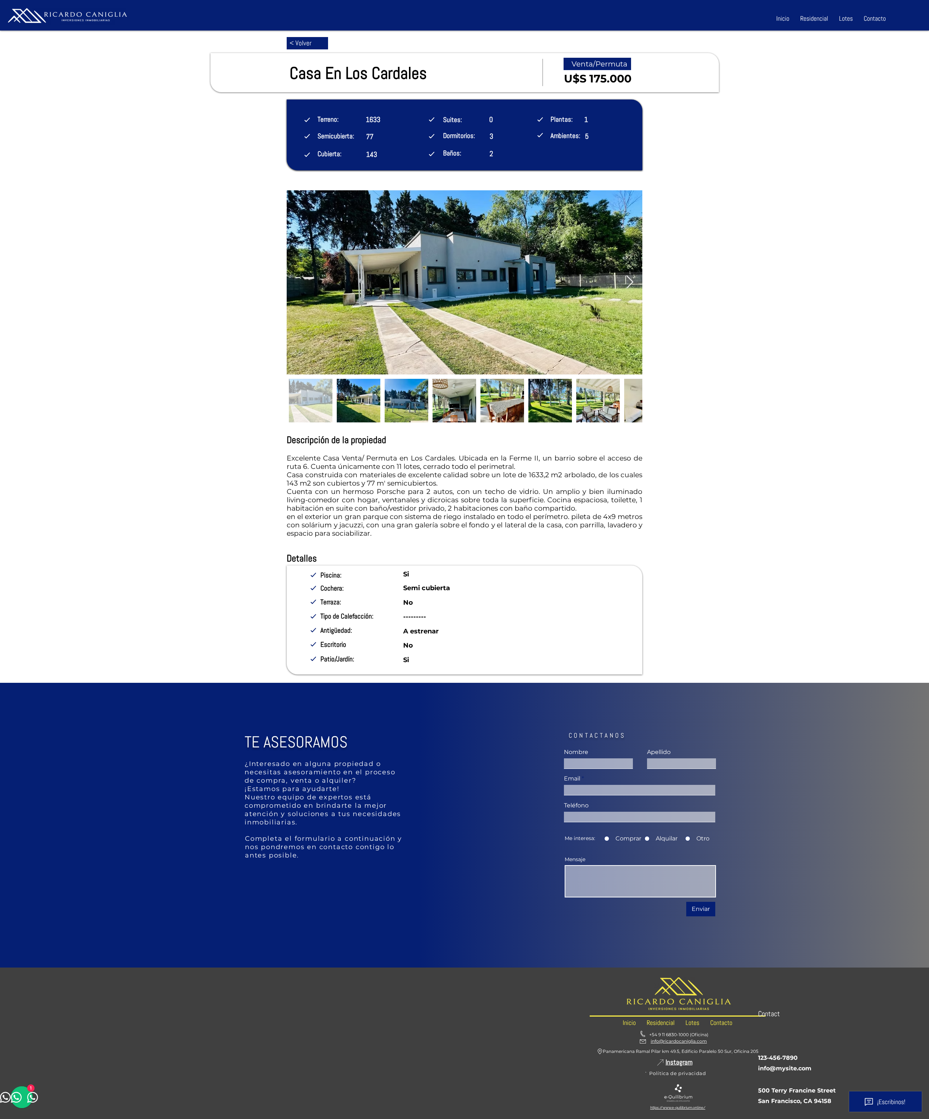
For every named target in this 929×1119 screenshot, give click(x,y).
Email (572, 779)
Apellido (659, 752)
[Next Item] (630, 282)
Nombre (576, 752)
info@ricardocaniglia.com (679, 1041)
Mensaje (575, 859)
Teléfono (576, 805)
